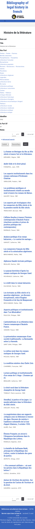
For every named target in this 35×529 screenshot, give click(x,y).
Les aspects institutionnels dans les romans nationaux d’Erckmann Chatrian (18, 176)
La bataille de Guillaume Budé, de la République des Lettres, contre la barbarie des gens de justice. (18, 452)
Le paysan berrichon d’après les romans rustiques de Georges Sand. (18, 272)
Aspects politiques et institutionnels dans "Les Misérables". (18, 310)
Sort (25, 144)
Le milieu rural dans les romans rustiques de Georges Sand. (16, 352)
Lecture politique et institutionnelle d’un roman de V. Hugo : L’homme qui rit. (18, 375)
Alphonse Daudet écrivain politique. (18, 261)
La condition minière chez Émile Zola (18, 363)
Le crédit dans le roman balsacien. (17, 283)
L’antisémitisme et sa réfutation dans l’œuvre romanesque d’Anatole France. (18, 324)
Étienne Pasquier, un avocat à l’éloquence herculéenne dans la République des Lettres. (16, 436)
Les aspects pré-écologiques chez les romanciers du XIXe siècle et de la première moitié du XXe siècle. (18, 205)
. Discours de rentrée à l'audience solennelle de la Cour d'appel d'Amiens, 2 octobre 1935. (18, 419)
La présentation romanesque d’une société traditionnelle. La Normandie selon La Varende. (18, 339)
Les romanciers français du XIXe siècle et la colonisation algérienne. (18, 250)
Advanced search (9, 139)
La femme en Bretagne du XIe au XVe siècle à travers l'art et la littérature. (18, 152)
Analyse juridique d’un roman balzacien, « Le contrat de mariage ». (18, 238)
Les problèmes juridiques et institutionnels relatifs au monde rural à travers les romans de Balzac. (18, 190)
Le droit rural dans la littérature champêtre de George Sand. (16, 388)
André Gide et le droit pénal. (15, 164)
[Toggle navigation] (5, 21)
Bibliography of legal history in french (17, 7)
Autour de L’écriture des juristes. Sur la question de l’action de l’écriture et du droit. (18, 482)
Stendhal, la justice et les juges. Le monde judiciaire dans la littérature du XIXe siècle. (18, 402)
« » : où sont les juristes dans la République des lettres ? (18, 468)
